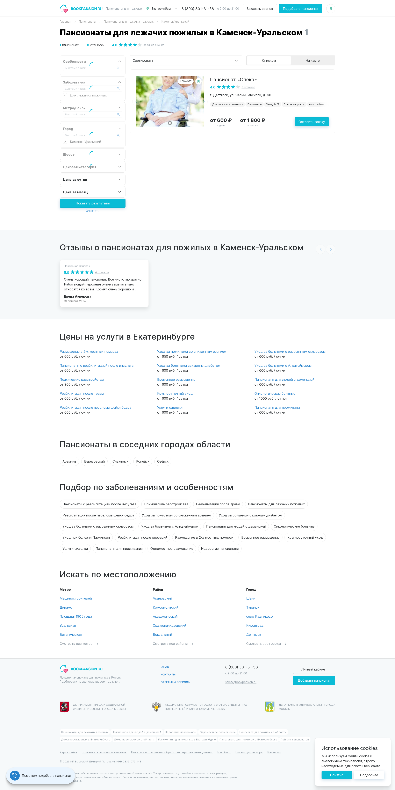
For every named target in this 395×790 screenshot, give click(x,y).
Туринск (252, 607)
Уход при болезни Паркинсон (86, 537)
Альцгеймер (317, 104)
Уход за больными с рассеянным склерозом (289, 351)
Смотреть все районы (170, 643)
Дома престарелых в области (134, 739)
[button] (170, 123)
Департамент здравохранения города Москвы (307, 706)
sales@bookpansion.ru (240, 682)
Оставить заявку (312, 121)
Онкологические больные (274, 393)
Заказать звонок (260, 8)
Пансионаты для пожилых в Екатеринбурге (187, 739)
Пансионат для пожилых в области (262, 732)
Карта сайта (68, 752)
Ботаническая (71, 634)
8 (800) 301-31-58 (197, 8)
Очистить (92, 211)
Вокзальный (162, 634)
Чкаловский (162, 598)
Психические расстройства (82, 379)
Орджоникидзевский (169, 625)
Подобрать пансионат (300, 8)
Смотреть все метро (76, 643)
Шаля (250, 598)
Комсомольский (165, 607)
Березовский (94, 461)
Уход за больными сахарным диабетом (188, 365)
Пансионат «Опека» (233, 79)
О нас (165, 666)
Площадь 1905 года (76, 616)
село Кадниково (259, 616)
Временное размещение (176, 379)
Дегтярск (253, 634)
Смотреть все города (263, 643)
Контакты (168, 674)
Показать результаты (93, 203)
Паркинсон (254, 104)
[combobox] (186, 60)
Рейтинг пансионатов (295, 739)
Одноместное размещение (171, 548)
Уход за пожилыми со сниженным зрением (191, 351)
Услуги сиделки (169, 407)
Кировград (255, 625)
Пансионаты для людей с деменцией (284, 379)
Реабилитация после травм (82, 393)
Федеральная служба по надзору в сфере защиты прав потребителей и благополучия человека (206, 706)
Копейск (142, 461)
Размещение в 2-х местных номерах (89, 351)
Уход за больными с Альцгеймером (282, 365)
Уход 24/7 (272, 104)
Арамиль (69, 461)
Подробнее (369, 775)
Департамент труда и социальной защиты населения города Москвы (99, 706)
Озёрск (162, 461)
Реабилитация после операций (142, 537)
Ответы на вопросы (175, 682)
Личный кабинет (314, 669)
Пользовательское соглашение (104, 752)
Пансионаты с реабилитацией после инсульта (97, 365)
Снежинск (120, 461)
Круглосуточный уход (175, 393)
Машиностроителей (76, 598)
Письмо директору (249, 752)
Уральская (68, 625)
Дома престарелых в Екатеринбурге (85, 739)
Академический (165, 616)
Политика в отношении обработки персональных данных (172, 752)
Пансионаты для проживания (277, 407)
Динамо (66, 607)
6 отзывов (248, 87)
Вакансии (274, 752)
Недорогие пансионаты (220, 548)
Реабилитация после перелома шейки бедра (95, 407)
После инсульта (294, 104)
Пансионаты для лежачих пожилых (276, 504)
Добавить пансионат (314, 680)
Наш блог (224, 752)
